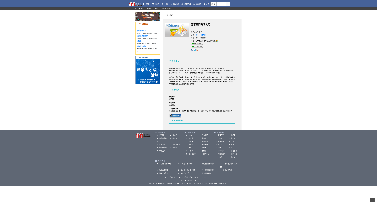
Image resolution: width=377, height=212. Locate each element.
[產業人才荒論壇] (148, 71)
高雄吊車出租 (185, 173)
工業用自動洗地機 (165, 164)
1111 (190, 135)
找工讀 (233, 157)
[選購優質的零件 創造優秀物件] (147, 16)
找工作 (220, 144)
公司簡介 (170, 15)
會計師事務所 (227, 170)
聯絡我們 (162, 151)
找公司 (161, 135)
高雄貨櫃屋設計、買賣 (188, 170)
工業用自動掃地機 (186, 164)
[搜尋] (228, 4)
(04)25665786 (201, 35)
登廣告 (174, 147)
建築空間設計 (163, 173)
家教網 (204, 151)
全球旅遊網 (192, 154)
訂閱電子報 (176, 144)
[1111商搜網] (135, 4)
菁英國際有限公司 (141, 31)
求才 (232, 144)
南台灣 (204, 138)
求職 (219, 147)
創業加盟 (205, 141)
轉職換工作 (221, 154)
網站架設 (221, 141)
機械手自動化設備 (208, 164)
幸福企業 (221, 151)
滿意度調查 (163, 147)
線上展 (233, 138)
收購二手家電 (163, 170)
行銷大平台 (205, 154)
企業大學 (205, 144)
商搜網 (191, 141)
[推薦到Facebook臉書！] (192, 49)
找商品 (174, 135)
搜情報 (174, 138)
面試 (232, 147)
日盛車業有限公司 (141, 46)
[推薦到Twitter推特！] (194, 49)
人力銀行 (205, 135)
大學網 (191, 151)
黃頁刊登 (221, 135)
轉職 (190, 147)
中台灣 (191, 138)
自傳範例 (234, 151)
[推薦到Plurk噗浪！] (197, 49)
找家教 (220, 157)
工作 (232, 141)
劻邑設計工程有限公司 (143, 36)
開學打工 (234, 154)
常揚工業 (139, 41)
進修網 (191, 144)
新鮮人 (204, 147)
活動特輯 (162, 144)
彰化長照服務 (206, 173)
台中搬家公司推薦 (208, 170)
